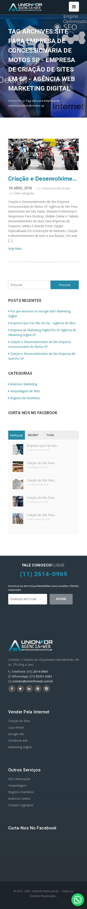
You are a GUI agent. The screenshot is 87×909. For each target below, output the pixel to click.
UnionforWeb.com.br (45, 891)
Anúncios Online (19, 799)
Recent (33, 435)
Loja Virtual (16, 727)
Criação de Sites (19, 721)
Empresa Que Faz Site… (43, 445)
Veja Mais (15, 249)
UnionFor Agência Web (56, 188)
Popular (16, 435)
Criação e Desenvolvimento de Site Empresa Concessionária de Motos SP (43, 178)
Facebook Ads (18, 740)
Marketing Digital (19, 747)
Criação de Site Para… (42, 463)
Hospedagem (17, 785)
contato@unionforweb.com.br (32, 681)
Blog (21, 101)
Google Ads (16, 734)
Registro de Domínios (25, 398)
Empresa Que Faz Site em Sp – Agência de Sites (43, 323)
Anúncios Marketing (23, 384)
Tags (50, 435)
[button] (77, 899)
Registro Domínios (21, 792)
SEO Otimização (19, 779)
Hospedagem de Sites (25, 391)
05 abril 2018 (20, 188)
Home (12, 101)
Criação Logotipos (20, 805)
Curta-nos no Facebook (32, 412)
